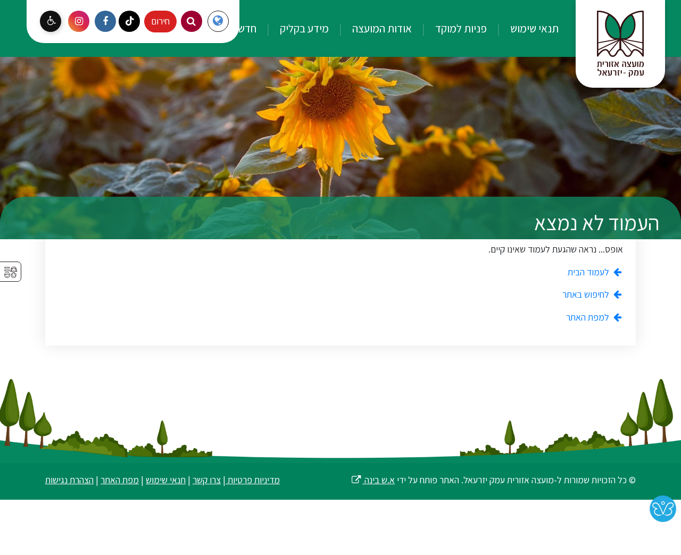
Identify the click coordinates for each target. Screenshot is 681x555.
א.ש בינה (373, 480)
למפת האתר (588, 317)
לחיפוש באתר (586, 294)
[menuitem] (524, 28)
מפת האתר (120, 480)
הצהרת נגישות (69, 480)
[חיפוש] (191, 21)
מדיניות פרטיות (253, 480)
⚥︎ (11, 272)
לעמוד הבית (589, 272)
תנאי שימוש (533, 28)
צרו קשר (207, 480)
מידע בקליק (303, 28)
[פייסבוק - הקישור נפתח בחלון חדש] (105, 21)
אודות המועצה (381, 28)
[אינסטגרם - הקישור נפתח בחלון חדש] (78, 21)
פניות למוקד (460, 28)
